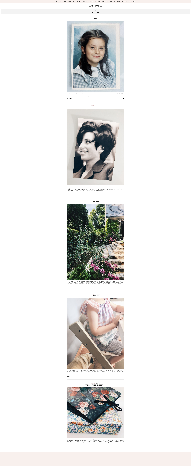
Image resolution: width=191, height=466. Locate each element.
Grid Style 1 (85, 1)
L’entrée (95, 201)
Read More (69, 98)
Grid (65, 1)
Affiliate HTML (124, 1)
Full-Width (79, 1)
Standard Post (98, 1)
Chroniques (93, 17)
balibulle (96, 5)
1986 (95, 19)
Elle (95, 107)
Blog (57, 1)
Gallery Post (112, 1)
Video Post (119, 1)
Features (69, 1)
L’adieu (61, 1)
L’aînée (95, 296)
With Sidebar (91, 1)
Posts (74, 1)
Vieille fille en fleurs (95, 385)
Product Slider (132, 1)
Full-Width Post (105, 1)
